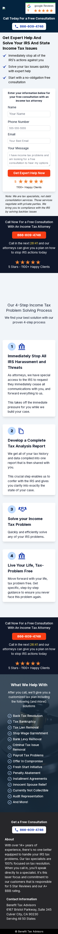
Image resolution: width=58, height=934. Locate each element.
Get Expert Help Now (29, 173)
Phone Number (18, 122)
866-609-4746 (32, 26)
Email (11, 134)
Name (12, 107)
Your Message (18, 148)
